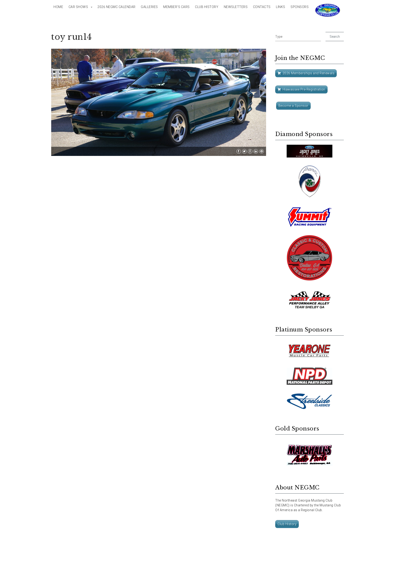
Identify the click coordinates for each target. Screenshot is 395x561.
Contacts (262, 7)
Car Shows (78, 7)
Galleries (149, 7)
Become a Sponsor (293, 105)
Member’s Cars (176, 7)
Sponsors (300, 7)
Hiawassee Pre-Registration (304, 89)
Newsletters (236, 7)
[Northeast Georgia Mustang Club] (328, 10)
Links (280, 7)
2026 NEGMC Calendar (116, 7)
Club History (206, 7)
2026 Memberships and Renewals (309, 73)
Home (58, 7)
